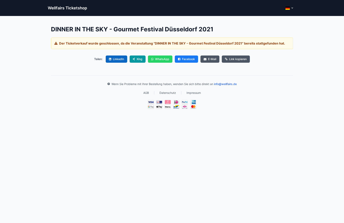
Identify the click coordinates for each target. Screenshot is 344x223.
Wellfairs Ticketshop (67, 8)
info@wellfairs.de (225, 84)
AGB (146, 92)
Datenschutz (167, 92)
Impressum (194, 92)
